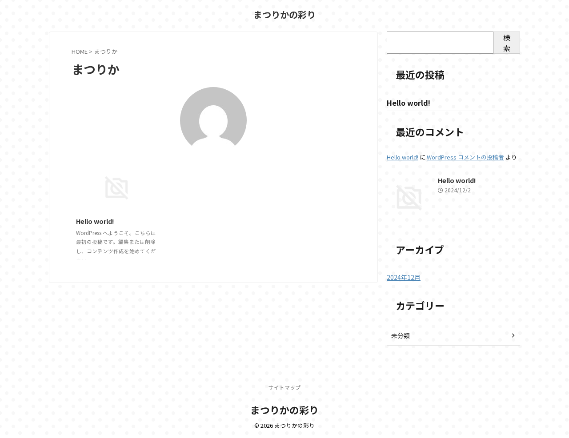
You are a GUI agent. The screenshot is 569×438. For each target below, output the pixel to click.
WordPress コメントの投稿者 (465, 157)
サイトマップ (284, 387)
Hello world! (95, 221)
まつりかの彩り (284, 14)
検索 (506, 42)
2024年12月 (404, 277)
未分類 (400, 335)
